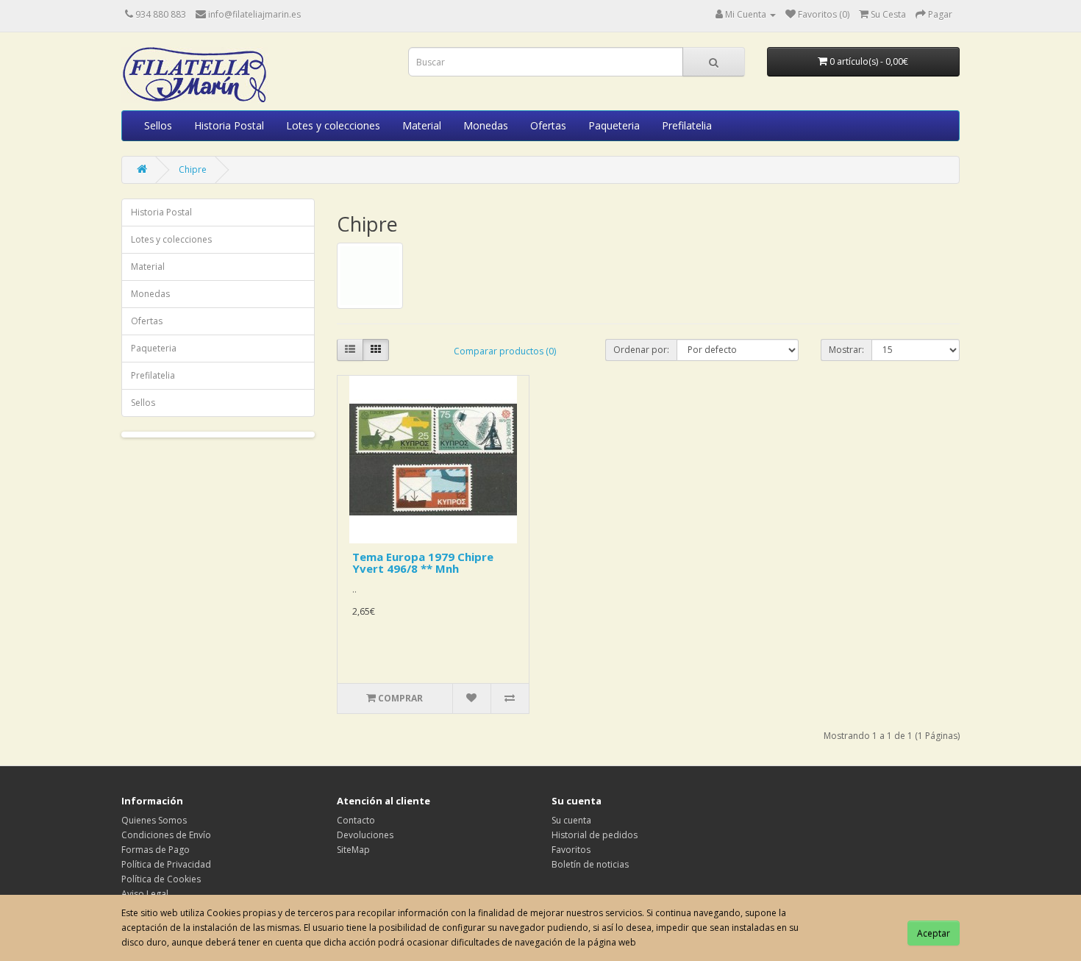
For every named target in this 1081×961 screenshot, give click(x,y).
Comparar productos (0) (505, 351)
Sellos (158, 125)
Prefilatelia (687, 125)
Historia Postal (229, 125)
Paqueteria (614, 125)
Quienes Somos (154, 820)
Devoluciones (365, 835)
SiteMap (353, 849)
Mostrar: (846, 349)
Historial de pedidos (595, 835)
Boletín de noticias (590, 864)
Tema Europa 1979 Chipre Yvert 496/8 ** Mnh (422, 562)
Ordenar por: (641, 349)
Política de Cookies (161, 879)
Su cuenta (571, 820)
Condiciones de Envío (166, 835)
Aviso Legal (144, 893)
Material (421, 125)
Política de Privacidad (166, 864)
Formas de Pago (155, 849)
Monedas (485, 125)
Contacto (356, 820)
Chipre (193, 169)
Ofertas (548, 125)
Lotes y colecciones (333, 125)
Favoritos (571, 849)
